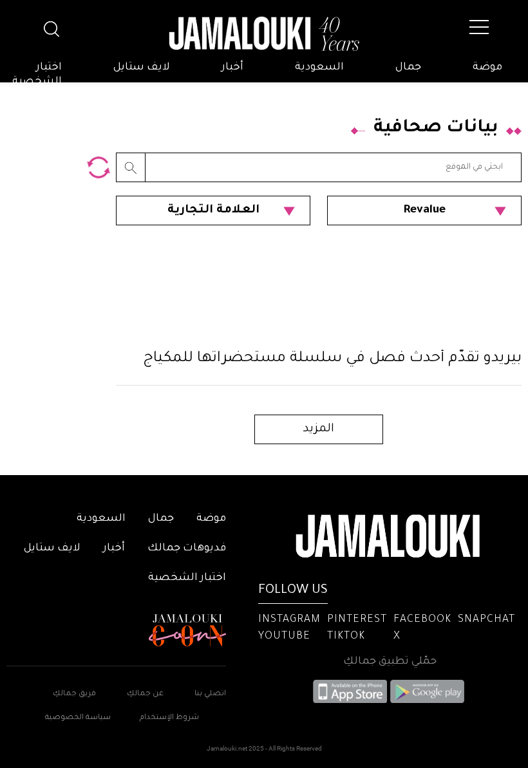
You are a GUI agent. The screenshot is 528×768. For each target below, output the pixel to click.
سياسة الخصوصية (78, 718)
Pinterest (357, 620)
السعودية (319, 67)
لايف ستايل (141, 67)
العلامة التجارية (213, 210)
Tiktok (346, 636)
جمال (408, 67)
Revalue (424, 210)
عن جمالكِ (145, 694)
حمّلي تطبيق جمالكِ (390, 662)
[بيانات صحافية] (98, 167)
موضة (487, 67)
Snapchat (486, 620)
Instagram (289, 620)
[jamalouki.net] (264, 34)
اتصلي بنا (210, 694)
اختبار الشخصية (37, 75)
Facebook (422, 620)
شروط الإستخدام (168, 718)
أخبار (232, 67)
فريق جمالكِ (74, 694)
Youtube (284, 636)
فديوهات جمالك (186, 548)
